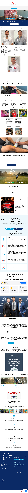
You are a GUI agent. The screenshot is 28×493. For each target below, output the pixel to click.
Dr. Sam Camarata (5, 46)
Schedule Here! (14, 8)
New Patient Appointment (10, 11)
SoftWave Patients (14, 436)
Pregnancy (8, 119)
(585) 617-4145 (14, 7)
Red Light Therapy (19, 200)
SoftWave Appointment (18, 228)
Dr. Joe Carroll (10, 72)
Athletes (12, 100)
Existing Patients (19, 11)
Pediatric (16, 119)
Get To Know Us (24, 27)
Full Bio (9, 81)
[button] (0, 289)
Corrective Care (4, 100)
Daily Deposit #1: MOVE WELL (20, 387)
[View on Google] (2, 287)
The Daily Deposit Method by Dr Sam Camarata (14, 402)
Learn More (13, 107)
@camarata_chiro (16, 407)
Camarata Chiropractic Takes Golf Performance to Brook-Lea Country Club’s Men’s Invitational (7, 388)
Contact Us (14, 445)
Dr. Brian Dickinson (18, 46)
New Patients (14, 418)
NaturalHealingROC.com (19, 459)
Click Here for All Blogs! (23, 374)
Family (21, 100)
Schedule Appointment (9, 228)
